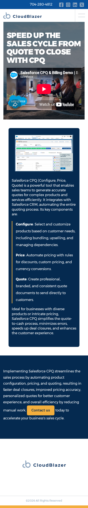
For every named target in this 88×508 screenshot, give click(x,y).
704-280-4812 (41, 4)
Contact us (40, 410)
